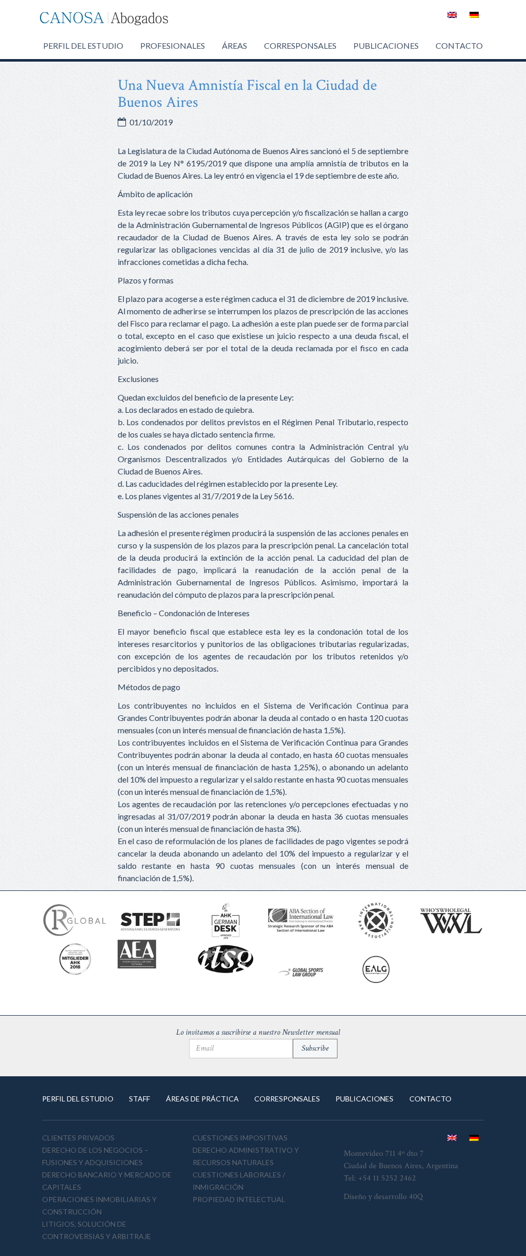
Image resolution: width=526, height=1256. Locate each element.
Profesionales (172, 45)
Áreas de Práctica (202, 1098)
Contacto (459, 45)
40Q (416, 1196)
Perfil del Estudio (83, 45)
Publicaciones (386, 45)
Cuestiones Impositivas (240, 1137)
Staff (139, 1098)
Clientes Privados (78, 1137)
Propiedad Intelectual (239, 1199)
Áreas (234, 45)
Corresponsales (300, 45)
